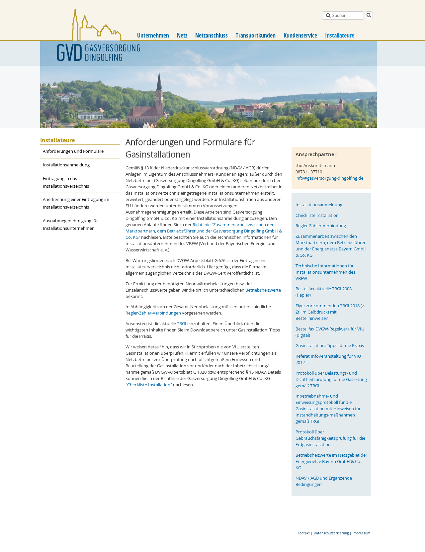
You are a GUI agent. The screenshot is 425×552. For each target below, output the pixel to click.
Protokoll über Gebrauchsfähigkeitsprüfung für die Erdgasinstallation (330, 438)
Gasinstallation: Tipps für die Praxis (330, 345)
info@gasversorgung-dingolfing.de (329, 178)
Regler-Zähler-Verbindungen (153, 313)
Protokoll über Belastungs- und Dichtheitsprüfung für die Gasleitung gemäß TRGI (331, 379)
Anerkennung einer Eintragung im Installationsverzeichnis (76, 203)
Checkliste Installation (317, 215)
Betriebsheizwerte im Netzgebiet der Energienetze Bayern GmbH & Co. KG (331, 461)
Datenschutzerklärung (331, 533)
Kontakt (304, 533)
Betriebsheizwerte (263, 290)
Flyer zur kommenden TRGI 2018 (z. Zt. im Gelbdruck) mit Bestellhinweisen (330, 312)
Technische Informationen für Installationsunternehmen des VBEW (325, 272)
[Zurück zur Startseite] (81, 38)
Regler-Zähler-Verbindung (321, 226)
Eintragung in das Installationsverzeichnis (66, 182)
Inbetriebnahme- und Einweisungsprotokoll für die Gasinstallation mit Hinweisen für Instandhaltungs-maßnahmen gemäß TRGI (328, 408)
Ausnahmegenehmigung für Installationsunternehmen (70, 224)
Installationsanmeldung (66, 165)
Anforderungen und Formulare (73, 151)
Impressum (361, 533)
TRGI (182, 323)
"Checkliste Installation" (149, 385)
